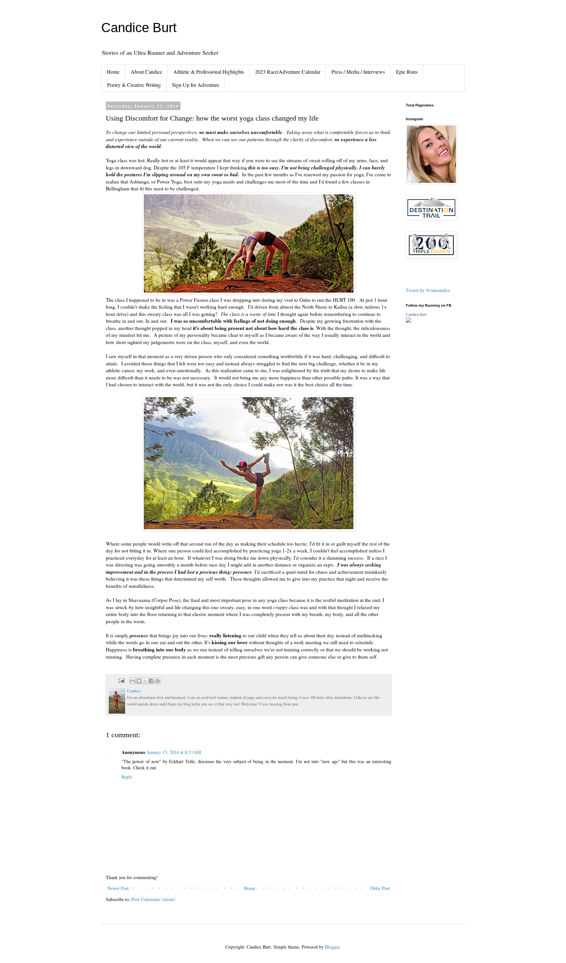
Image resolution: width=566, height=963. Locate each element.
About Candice (146, 71)
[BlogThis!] (139, 681)
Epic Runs (407, 71)
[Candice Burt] (408, 321)
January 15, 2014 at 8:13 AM (174, 752)
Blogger (332, 947)
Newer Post (118, 888)
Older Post (380, 888)
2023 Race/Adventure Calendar (287, 71)
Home (113, 71)
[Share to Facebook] (151, 681)
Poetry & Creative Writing (134, 84)
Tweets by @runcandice (428, 290)
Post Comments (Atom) (153, 899)
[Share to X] (145, 681)
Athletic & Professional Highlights (208, 71)
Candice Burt (139, 27)
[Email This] (132, 681)
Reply (127, 777)
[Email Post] (121, 680)
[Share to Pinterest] (157, 681)
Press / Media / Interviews (358, 71)
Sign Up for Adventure (195, 84)
